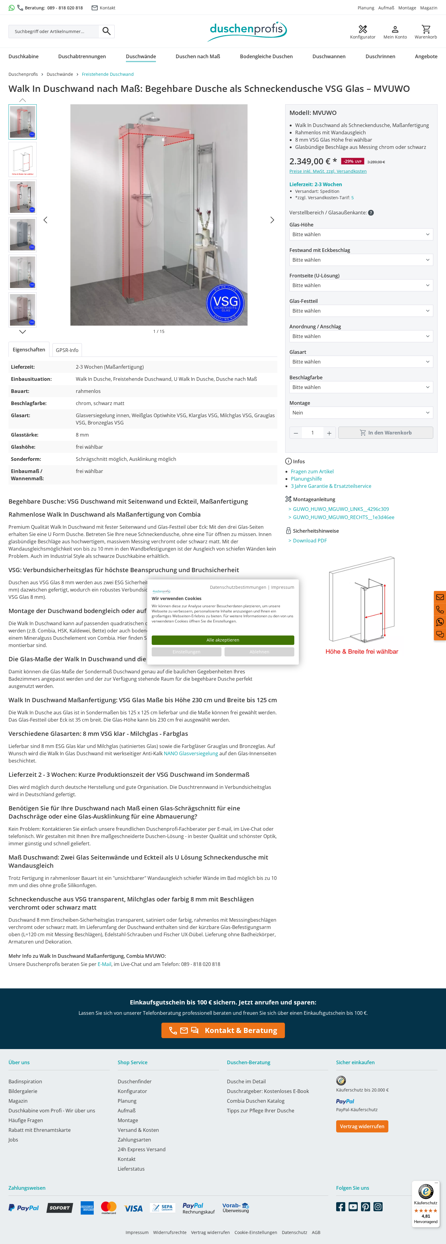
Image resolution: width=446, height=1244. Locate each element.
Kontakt (107, 8)
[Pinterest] (365, 1205)
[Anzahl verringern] (295, 433)
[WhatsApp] (440, 622)
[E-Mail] (440, 597)
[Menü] (436, 1184)
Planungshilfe (306, 478)
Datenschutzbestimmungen (238, 587)
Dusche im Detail (246, 1081)
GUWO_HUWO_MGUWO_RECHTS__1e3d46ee (343, 517)
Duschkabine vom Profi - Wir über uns (51, 1110)
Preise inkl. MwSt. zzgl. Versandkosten (328, 171)
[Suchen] (107, 31)
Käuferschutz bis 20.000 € (362, 1090)
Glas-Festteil (303, 301)
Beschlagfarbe (306, 377)
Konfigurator (132, 1091)
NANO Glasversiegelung (191, 753)
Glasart (297, 352)
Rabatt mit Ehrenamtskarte (39, 1130)
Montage (407, 8)
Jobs (13, 1139)
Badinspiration (25, 1081)
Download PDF (310, 540)
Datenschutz (294, 1232)
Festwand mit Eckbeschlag (319, 250)
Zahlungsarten (134, 1139)
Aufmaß (386, 8)
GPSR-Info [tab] (67, 350)
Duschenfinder (135, 1081)
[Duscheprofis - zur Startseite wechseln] (247, 31)
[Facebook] (340, 1205)
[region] (143, 219)
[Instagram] (378, 1205)
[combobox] (53, 31)
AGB (316, 1232)
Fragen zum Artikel (312, 471)
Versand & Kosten (138, 1130)
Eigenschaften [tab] (29, 349)
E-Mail (104, 964)
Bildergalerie (22, 1091)
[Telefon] (440, 609)
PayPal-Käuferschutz (357, 1109)
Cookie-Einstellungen (256, 1232)
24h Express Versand (142, 1149)
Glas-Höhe (301, 224)
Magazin (429, 8)
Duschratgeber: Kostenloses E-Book (268, 1091)
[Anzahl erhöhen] (329, 433)
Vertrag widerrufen (362, 1126)
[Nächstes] (272, 219)
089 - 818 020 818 (65, 8)
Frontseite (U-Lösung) (314, 275)
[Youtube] (353, 1205)
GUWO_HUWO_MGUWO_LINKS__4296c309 (341, 509)
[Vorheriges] (45, 219)
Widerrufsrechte (170, 1232)
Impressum (137, 1232)
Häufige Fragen (25, 1120)
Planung (366, 8)
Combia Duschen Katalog (256, 1101)
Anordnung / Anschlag (315, 326)
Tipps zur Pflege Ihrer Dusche (260, 1110)
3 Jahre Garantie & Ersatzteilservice (331, 486)
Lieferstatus (131, 1168)
